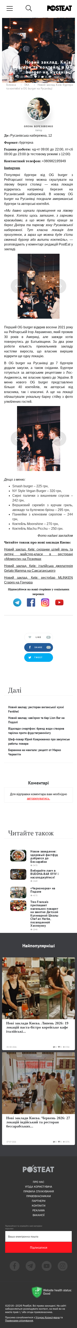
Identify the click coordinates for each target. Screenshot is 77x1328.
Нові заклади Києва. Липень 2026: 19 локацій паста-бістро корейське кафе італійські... (37, 1027)
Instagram (12, 168)
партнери (38, 1200)
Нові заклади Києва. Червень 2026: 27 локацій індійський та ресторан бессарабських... (38, 1122)
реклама (38, 1210)
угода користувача (38, 1186)
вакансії (39, 1215)
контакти (38, 1205)
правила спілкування (38, 1191)
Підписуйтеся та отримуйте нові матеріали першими (23, 1227)
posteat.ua (11, 593)
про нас (38, 1182)
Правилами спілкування (19, 1320)
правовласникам (38, 1196)
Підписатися (38, 1247)
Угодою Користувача (48, 1317)
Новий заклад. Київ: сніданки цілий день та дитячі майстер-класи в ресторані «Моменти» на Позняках (38, 554)
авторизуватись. (38, 798)
